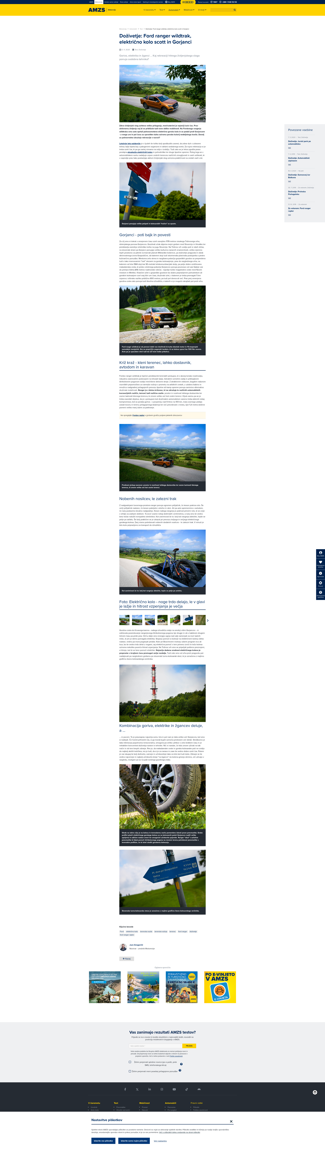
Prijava (189, 1046)
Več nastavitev (160, 1140)
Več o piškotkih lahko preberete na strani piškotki (179, 1132)
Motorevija (123, 29)
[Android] (199, 1089)
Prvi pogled (172, 1110)
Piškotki (196, 1107)
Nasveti (145, 1110)
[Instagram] (161, 1089)
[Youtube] (174, 1089)
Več (289, 148)
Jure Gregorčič (136, 944)
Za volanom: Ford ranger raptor (299, 209)
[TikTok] (186, 1089)
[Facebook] (125, 1089)
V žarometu (94, 1103)
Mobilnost (144, 1103)
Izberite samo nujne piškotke (134, 1140)
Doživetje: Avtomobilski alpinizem (299, 159)
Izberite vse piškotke (103, 1140)
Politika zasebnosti (200, 1110)
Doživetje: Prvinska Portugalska (297, 193)
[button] (235, 10)
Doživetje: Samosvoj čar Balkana (299, 176)
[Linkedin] (149, 1089)
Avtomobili (133, 29)
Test (141, 29)
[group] (124, 620)
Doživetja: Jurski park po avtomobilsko (299, 142)
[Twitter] (137, 1089)
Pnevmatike (120, 1107)
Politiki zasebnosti (176, 1056)
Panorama (171, 1107)
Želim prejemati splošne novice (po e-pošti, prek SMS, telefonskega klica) (155, 1063)
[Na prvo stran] (96, 10)
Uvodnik (94, 1107)
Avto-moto (95, 1110)
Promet (145, 1107)
